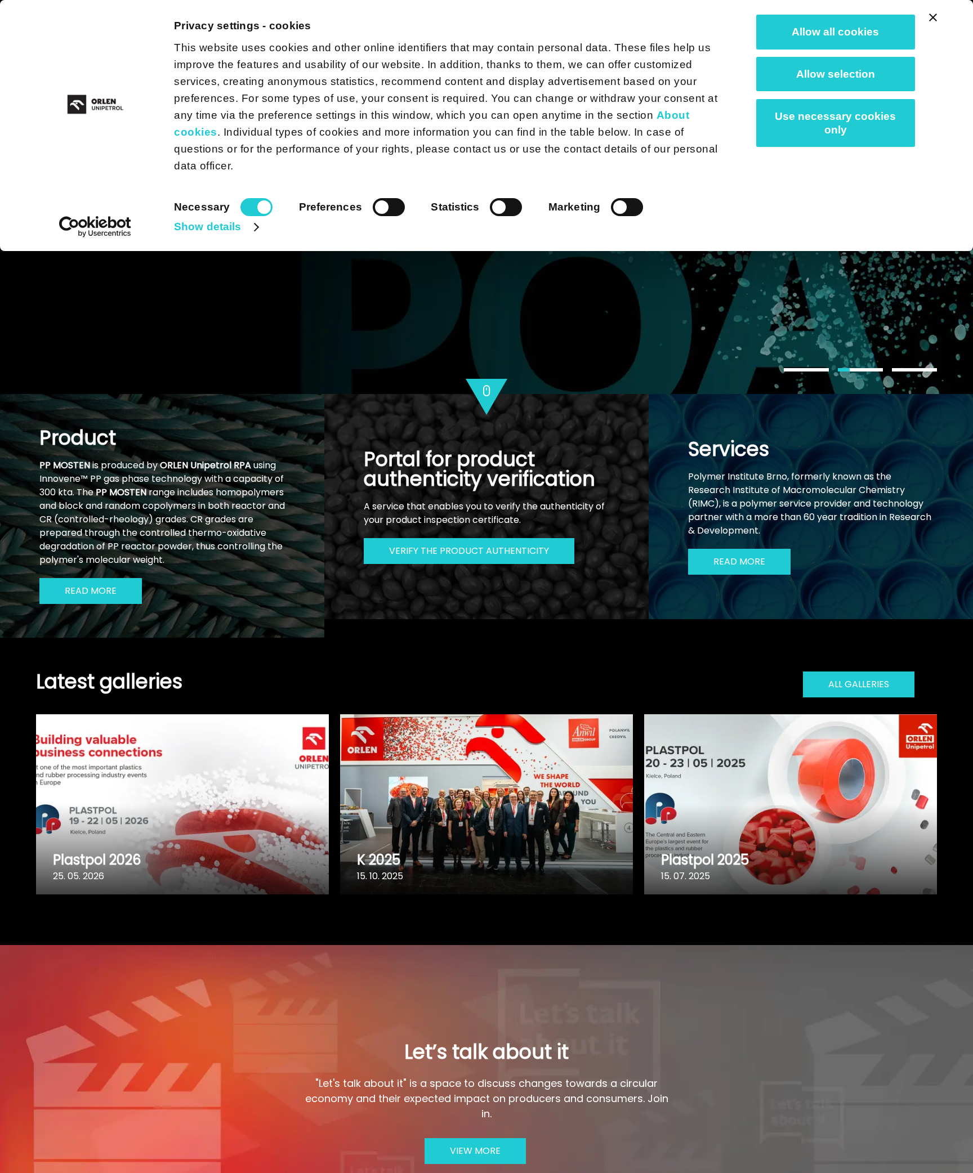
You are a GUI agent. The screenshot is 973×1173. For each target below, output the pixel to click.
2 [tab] (860, 369)
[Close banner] (933, 17)
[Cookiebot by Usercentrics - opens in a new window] (95, 227)
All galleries (858, 684)
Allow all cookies (835, 32)
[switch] (389, 207)
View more (475, 1150)
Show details (207, 226)
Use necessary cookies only (835, 123)
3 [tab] (914, 369)
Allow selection (835, 74)
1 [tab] (806, 369)
